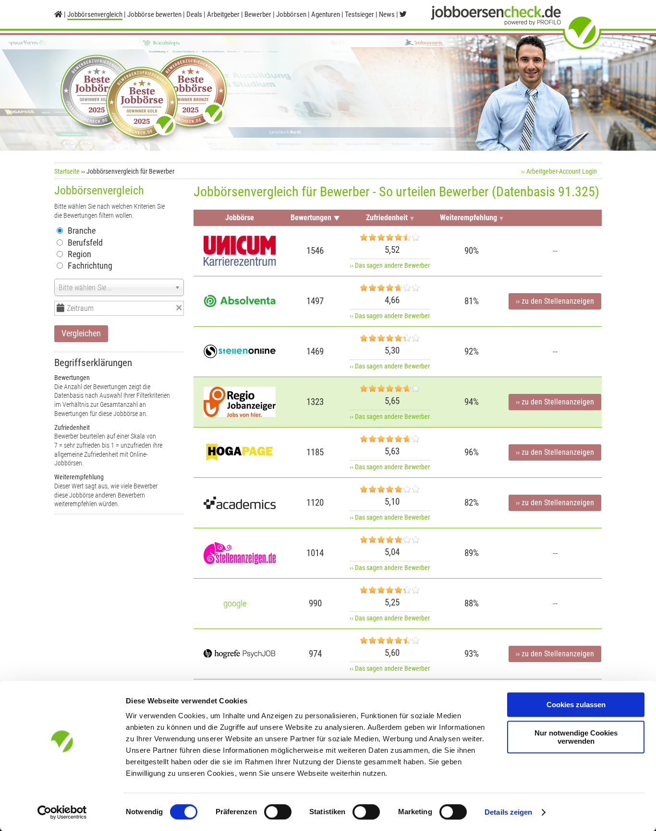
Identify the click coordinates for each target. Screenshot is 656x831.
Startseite (67, 171)
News (387, 14)
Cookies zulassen (576, 704)
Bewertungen (311, 217)
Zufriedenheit (387, 217)
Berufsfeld (85, 242)
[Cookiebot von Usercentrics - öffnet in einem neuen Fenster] (62, 812)
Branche (82, 231)
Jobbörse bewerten (154, 14)
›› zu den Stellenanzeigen (555, 301)
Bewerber (257, 14)
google (235, 603)
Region (79, 254)
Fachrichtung (90, 266)
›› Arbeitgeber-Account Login (559, 171)
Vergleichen (81, 333)
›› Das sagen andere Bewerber (390, 265)
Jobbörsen (291, 14)
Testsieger (359, 14)
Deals (194, 14)
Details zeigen (508, 812)
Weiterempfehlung (468, 217)
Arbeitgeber (223, 14)
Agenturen (325, 14)
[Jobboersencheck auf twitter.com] (403, 14)
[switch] (278, 811)
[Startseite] (58, 14)
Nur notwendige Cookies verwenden (576, 737)
